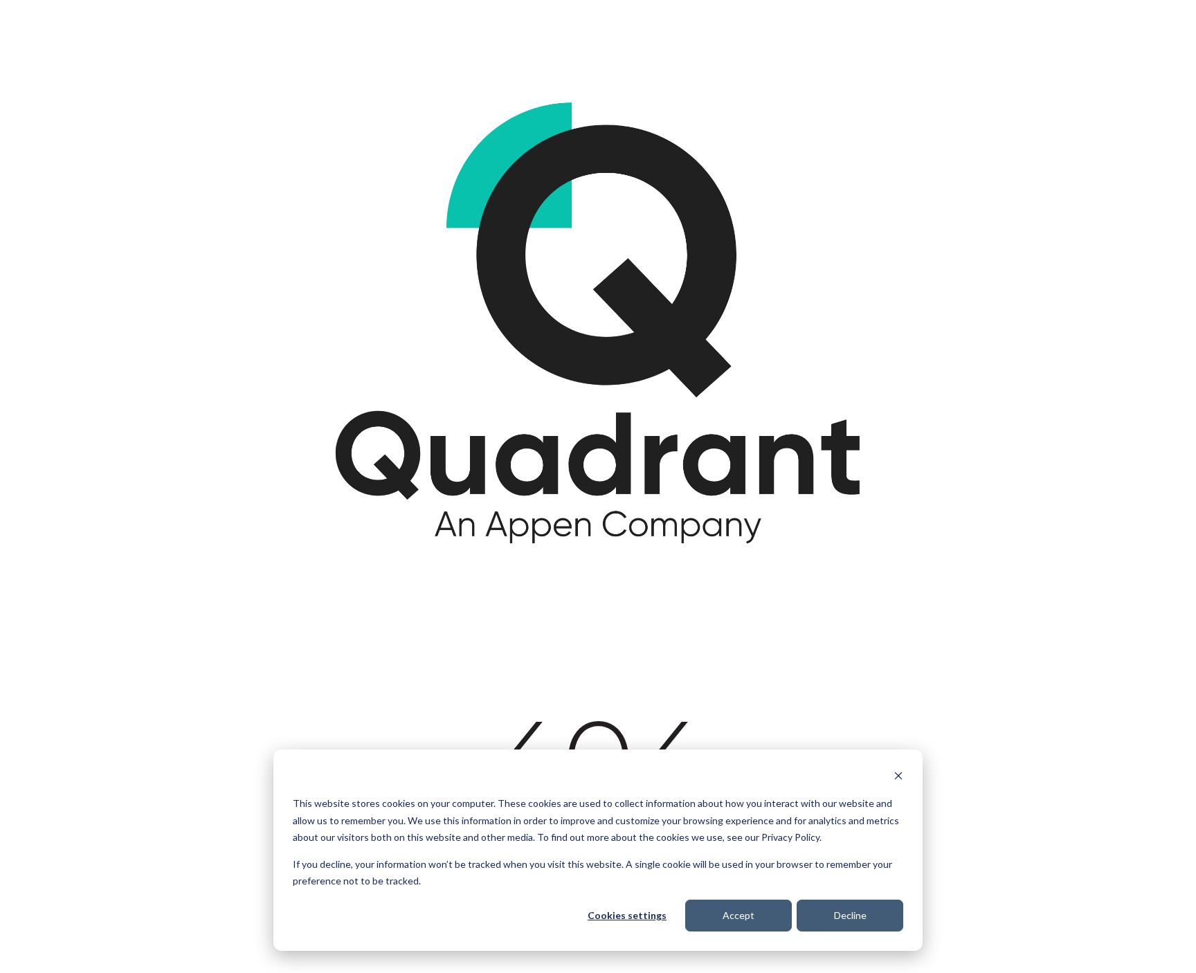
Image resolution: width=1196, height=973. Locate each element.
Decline (850, 915)
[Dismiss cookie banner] (898, 777)
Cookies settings (627, 915)
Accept (738, 915)
